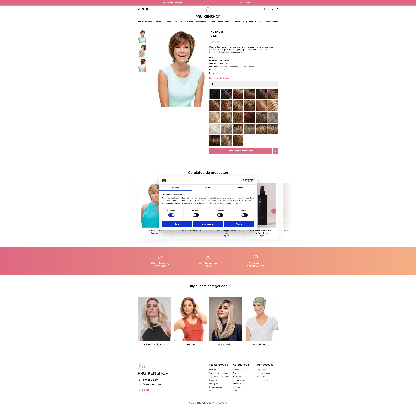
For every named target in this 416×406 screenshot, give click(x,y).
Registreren (261, 370)
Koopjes (236, 387)
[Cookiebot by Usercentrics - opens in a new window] (244, 180)
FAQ (211, 390)
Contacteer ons (243, 3)
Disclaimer (213, 380)
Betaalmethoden (216, 387)
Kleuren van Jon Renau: (219, 78)
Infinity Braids (238, 390)
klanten (172, 3)
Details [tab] (208, 187)
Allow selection (208, 224)
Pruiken (236, 373)
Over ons (213, 370)
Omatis (224, 403)
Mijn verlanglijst (263, 380)
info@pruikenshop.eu (150, 384)
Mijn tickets (261, 377)
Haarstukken (238, 377)
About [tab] (240, 187)
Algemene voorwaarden (219, 377)
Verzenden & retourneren (219, 373)
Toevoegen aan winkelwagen (240, 151)
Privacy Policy (214, 383)
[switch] (196, 215)
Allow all (239, 224)
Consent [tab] (175, 187)
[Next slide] (273, 211)
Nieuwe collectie (239, 370)
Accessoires (238, 383)
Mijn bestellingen (263, 373)
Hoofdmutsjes (239, 380)
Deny (177, 224)
